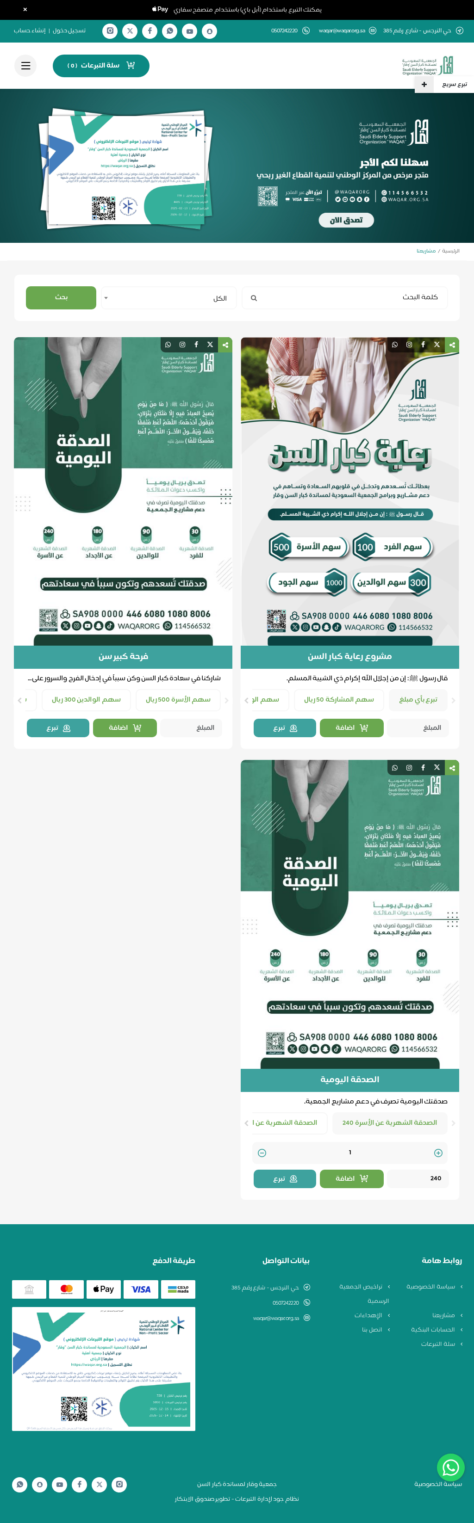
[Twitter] (130, 31)
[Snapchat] (209, 31)
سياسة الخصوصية (431, 1287)
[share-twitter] (437, 344)
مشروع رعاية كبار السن (350, 657)
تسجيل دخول (69, 31)
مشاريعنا (444, 1316)
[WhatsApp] (170, 31)
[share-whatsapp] (394, 344)
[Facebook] (150, 31)
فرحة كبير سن (123, 657)
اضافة (345, 728)
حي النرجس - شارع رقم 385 (265, 1288)
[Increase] (438, 1153)
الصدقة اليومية (350, 1080)
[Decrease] (262, 1153)
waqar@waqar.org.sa (342, 31)
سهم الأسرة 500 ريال (178, 700)
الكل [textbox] (220, 299)
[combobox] (169, 297)
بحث (61, 297)
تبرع (279, 728)
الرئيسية (451, 251)
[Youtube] (190, 31)
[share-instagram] (409, 344)
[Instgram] (110, 31)
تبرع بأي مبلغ (418, 700)
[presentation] (454, 700)
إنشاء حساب (30, 31)
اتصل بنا (372, 1330)
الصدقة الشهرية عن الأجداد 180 (270, 1123)
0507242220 (286, 1303)
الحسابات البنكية (433, 1330)
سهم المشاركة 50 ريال (339, 700)
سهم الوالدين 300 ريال (86, 700)
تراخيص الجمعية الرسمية (364, 1294)
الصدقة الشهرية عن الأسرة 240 (390, 1123)
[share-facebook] (423, 344)
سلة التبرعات (438, 1344)
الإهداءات (369, 1316)
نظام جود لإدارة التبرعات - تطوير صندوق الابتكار (237, 1499)
